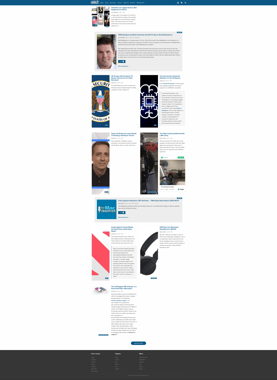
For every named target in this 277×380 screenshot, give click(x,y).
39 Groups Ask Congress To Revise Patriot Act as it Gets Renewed (122, 78)
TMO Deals (153, 278)
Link (107, 26)
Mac (116, 362)
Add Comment (136, 37)
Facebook (93, 359)
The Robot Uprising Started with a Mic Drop (172, 134)
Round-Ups (113, 3)
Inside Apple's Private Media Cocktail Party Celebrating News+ (122, 229)
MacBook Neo (140, 3)
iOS (140, 364)
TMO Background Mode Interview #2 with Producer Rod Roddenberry (145, 34)
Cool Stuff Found (152, 192)
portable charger (121, 300)
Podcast (179, 32)
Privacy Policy (94, 371)
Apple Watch (142, 359)
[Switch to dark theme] (181, 3)
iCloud (140, 369)
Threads (93, 364)
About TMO (94, 369)
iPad (116, 366)
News (101, 3)
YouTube (93, 362)
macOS (141, 366)
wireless (113, 300)
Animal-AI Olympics (169, 84)
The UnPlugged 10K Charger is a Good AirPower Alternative (123, 287)
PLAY (120, 61)
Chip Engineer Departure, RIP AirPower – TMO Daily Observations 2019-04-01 (148, 200)
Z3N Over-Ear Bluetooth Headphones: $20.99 (169, 228)
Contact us (93, 366)
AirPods (117, 369)
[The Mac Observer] (95, 2)
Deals (106, 3)
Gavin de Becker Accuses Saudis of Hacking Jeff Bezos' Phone (123, 134)
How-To (120, 3)
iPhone (117, 364)
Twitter (92, 357)
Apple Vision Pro (143, 357)
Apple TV (126, 3)
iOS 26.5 (132, 3)
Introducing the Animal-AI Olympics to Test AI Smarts (170, 77)
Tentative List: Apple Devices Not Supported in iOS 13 (124, 8)
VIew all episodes (123, 66)
